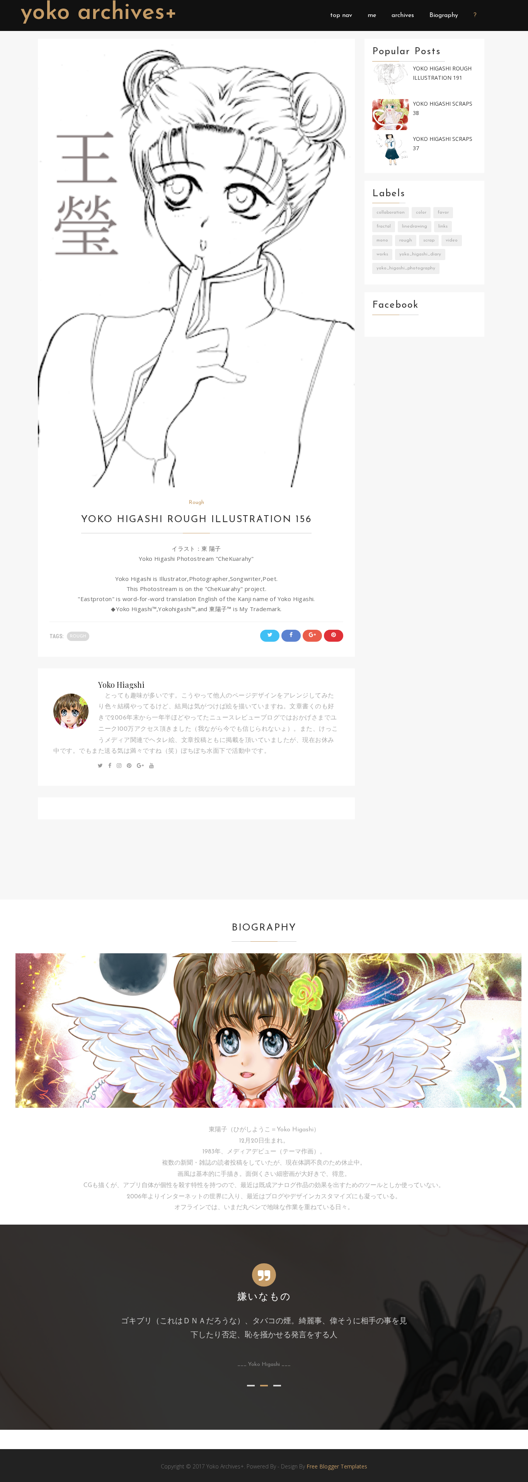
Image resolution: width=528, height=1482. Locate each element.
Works (382, 254)
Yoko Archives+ (98, 13)
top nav (341, 15)
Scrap (428, 240)
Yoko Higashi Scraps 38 (442, 108)
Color (421, 212)
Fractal (383, 226)
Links (443, 226)
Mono (382, 240)
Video (452, 240)
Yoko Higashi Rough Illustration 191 (442, 73)
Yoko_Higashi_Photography (405, 268)
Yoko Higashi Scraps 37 (442, 143)
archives (403, 15)
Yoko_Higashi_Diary (420, 254)
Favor (443, 212)
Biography (443, 15)
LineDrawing (414, 226)
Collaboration (390, 212)
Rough (196, 502)
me (372, 15)
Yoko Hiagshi (121, 684)
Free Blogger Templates (337, 1466)
